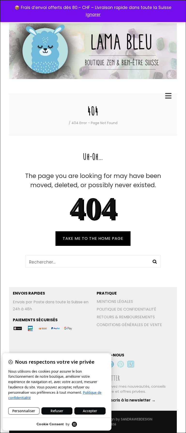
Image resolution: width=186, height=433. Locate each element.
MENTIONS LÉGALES (115, 301)
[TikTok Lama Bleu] (130, 364)
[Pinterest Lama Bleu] (120, 364)
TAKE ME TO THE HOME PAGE (93, 238)
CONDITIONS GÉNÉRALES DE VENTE (129, 325)
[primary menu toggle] (169, 96)
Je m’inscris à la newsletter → (126, 400)
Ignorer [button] (93, 14)
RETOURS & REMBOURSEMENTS (126, 317)
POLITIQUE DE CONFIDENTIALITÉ (126, 309)
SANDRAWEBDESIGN (136, 419)
